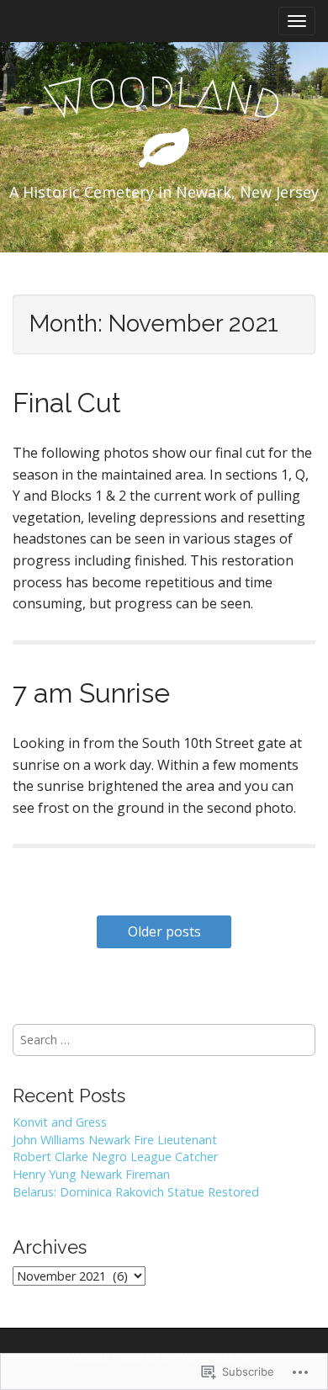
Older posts (164, 931)
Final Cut (67, 402)
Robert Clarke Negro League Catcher (115, 1157)
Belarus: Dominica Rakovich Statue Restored (136, 1192)
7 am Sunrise (91, 692)
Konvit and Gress (60, 1122)
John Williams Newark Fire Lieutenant (115, 1140)
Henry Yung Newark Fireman (91, 1174)
